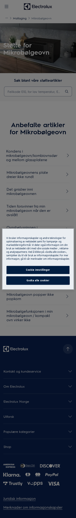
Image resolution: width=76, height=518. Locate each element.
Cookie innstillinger (38, 269)
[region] (38, 259)
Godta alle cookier (38, 280)
